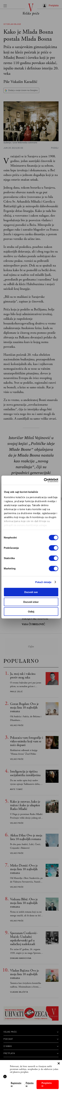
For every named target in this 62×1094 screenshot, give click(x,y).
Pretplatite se (46, 1084)
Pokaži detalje (43, 582)
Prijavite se (30, 1084)
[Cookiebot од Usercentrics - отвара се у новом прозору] (44, 480)
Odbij (31, 611)
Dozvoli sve (31, 592)
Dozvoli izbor (31, 601)
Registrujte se (16, 1084)
